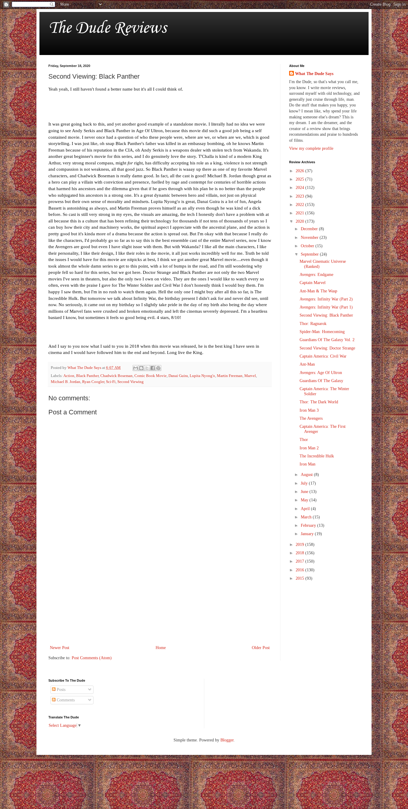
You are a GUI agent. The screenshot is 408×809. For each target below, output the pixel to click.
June (305, 491)
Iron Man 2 (309, 448)
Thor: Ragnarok (313, 323)
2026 (300, 171)
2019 (300, 544)
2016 (300, 570)
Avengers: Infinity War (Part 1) (326, 307)
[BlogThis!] (141, 368)
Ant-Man (307, 364)
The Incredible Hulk (317, 456)
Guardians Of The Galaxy (321, 380)
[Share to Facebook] (153, 368)
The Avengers (311, 418)
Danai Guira (178, 376)
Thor (304, 439)
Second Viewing (130, 382)
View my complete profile (311, 148)
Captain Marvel (313, 282)
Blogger (227, 740)
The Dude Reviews (107, 28)
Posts (60, 689)
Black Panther (87, 376)
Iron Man (307, 464)
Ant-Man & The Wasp (318, 291)
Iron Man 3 (309, 410)
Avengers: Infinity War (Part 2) (326, 299)
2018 (300, 553)
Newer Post (59, 647)
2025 (300, 179)
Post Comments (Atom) (92, 658)
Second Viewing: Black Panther (326, 315)
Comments (65, 700)
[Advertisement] (159, 594)
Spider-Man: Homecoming (322, 331)
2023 (300, 196)
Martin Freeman (230, 376)
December (310, 229)
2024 (300, 187)
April (306, 508)
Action (68, 376)
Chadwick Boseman (116, 376)
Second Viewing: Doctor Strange (327, 348)
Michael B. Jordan (65, 382)
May (305, 500)
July (305, 483)
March (307, 517)
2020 (300, 221)
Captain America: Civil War (323, 356)
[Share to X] (147, 368)
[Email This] (136, 368)
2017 (300, 561)
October (308, 246)
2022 (300, 204)
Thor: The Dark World (319, 402)
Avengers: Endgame (316, 274)
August (307, 474)
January (308, 534)
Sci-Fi (111, 382)
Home (161, 647)
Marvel (250, 376)
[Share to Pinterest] (158, 368)
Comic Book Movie (150, 376)
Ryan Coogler (93, 382)
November (310, 237)
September (310, 254)
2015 (300, 578)
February (309, 525)
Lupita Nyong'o (202, 376)
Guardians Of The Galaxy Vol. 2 (327, 340)
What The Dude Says (314, 73)
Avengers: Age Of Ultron (321, 372)
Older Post (261, 647)
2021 (300, 213)
